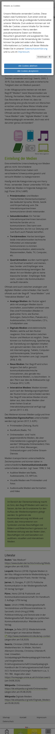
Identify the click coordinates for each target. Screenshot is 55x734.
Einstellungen (42, 57)
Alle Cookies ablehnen (27, 66)
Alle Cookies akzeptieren (27, 71)
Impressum (23, 51)
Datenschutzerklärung (36, 48)
